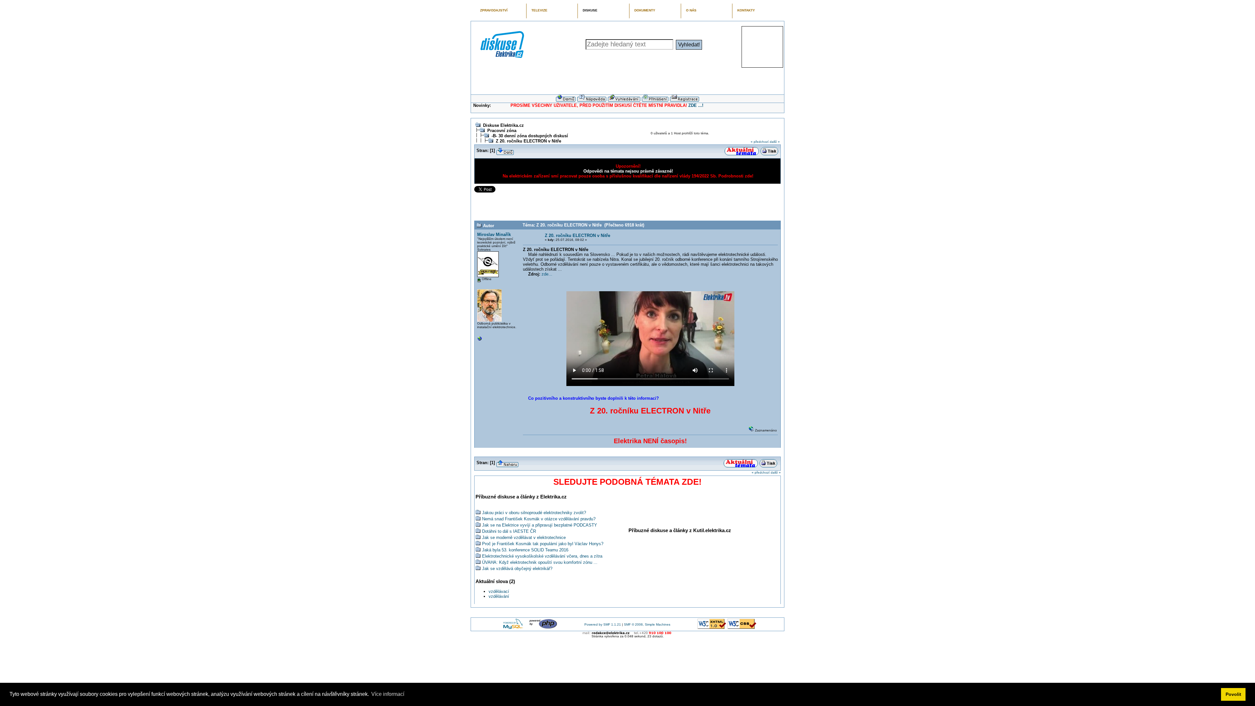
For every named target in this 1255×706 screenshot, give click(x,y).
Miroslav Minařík (494, 234)
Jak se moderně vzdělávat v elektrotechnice (524, 537)
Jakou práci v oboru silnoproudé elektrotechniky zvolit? (534, 512)
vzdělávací (499, 591)
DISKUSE (590, 10)
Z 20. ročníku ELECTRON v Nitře (528, 141)
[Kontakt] (627, 632)
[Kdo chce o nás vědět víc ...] (479, 340)
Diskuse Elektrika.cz (503, 125)
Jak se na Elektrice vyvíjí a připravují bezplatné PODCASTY (539, 525)
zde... (547, 274)
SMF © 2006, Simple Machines (647, 624)
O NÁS (691, 10)
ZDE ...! (695, 105)
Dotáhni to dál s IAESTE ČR (509, 531)
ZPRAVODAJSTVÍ (494, 10)
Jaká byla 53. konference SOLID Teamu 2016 (525, 549)
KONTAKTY (746, 10)
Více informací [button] (387, 694)
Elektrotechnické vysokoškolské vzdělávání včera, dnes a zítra (542, 556)
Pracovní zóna (501, 130)
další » (775, 141)
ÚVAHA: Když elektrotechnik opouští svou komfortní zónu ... (539, 562)
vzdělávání (499, 596)
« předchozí (760, 141)
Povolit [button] (1233, 694)
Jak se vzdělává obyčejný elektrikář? (517, 568)
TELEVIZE (539, 10)
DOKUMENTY (644, 10)
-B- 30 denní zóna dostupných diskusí (530, 135)
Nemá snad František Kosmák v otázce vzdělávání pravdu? (538, 518)
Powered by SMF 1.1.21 (602, 624)
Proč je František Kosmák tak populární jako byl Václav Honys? (542, 543)
